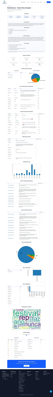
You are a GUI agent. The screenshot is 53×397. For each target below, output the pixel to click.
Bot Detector (21, 378)
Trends (38, 2)
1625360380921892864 (11, 196)
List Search (20, 384)
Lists (11, 375)
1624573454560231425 (11, 230)
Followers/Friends (13, 373)
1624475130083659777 (11, 238)
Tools (28, 2)
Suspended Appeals (22, 385)
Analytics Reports (21, 380)
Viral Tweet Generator (22, 379)
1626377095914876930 (11, 227)
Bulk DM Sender (21, 388)
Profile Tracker (21, 390)
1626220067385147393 (11, 190)
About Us (36, 374)
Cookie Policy (37, 379)
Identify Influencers (22, 374)
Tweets (12, 374)
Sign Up (48, 2)
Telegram (46, 374)
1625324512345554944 (11, 185)
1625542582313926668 (11, 187)
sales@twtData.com (47, 373)
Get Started (26, 365)
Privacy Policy (37, 378)
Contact (36, 375)
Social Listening (21, 391)
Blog (35, 2)
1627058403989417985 (11, 198)
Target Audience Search (22, 373)
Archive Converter (21, 375)
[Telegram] (51, 391)
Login (44, 2)
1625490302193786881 (11, 201)
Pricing (32, 2)
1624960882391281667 (11, 193)
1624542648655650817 (11, 206)
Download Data (23, 2)
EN (41, 2)
